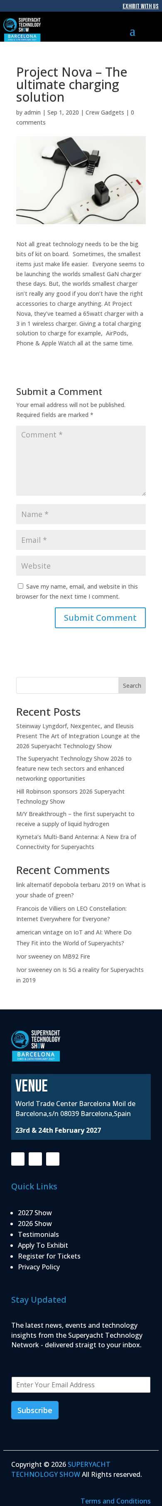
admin (32, 112)
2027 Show (35, 1212)
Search (132, 685)
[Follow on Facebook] (18, 1159)
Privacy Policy (39, 1266)
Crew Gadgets (105, 112)
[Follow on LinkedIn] (52, 1159)
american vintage (39, 932)
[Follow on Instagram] (35, 1159)
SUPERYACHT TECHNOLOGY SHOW (60, 1469)
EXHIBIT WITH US (141, 6)
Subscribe (34, 1410)
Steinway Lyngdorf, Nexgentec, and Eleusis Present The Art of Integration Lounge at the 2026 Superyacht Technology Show (78, 736)
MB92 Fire (76, 956)
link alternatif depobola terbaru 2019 (65, 885)
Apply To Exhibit (43, 1245)
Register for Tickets (49, 1256)
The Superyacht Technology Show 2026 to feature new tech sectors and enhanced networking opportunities (74, 768)
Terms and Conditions (116, 1501)
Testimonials (38, 1234)
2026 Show (35, 1223)
